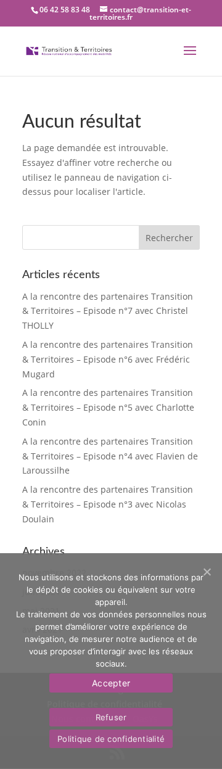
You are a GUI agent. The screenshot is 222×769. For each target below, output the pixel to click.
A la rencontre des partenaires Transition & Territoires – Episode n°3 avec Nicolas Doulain (107, 504)
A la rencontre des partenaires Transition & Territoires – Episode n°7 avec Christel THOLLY (107, 311)
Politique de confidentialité (111, 739)
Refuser (111, 717)
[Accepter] (206, 571)
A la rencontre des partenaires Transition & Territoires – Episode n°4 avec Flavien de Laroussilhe (110, 456)
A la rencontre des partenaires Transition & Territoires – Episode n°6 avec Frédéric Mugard (107, 359)
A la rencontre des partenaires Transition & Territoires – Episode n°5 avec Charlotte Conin (108, 407)
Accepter (111, 683)
